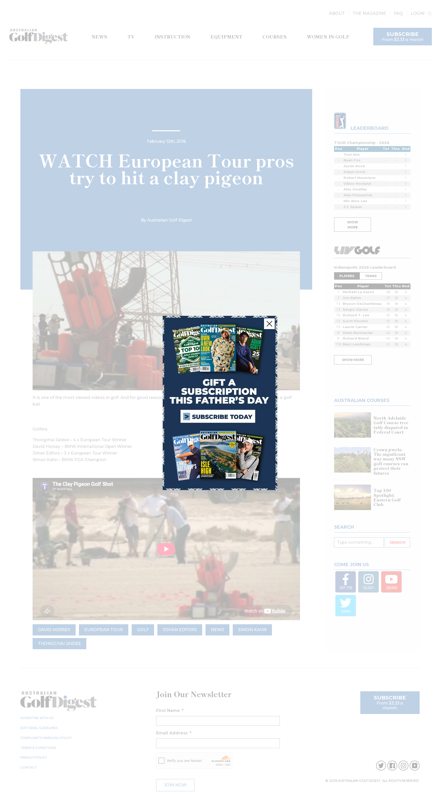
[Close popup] (269, 323)
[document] (220, 403)
